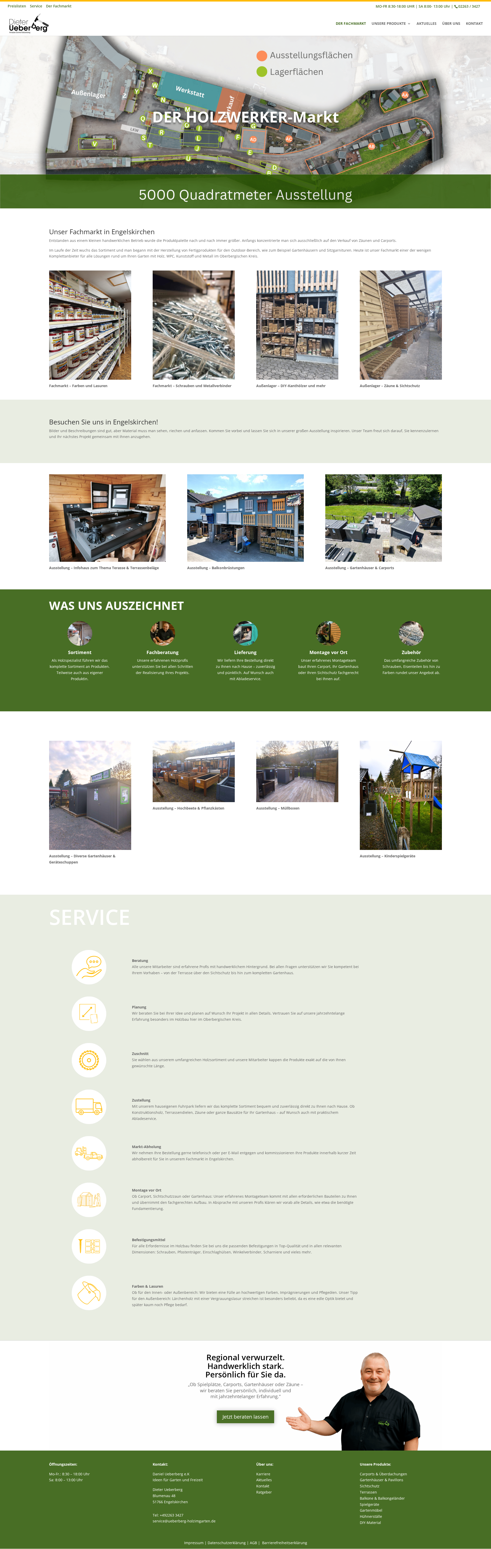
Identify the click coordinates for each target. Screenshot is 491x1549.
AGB (253, 1542)
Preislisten (17, 6)
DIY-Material (370, 1522)
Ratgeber (264, 1492)
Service (36, 6)
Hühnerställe (371, 1516)
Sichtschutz (370, 1486)
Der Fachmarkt (59, 6)
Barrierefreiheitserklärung (284, 1542)
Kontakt (474, 24)
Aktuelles (427, 24)
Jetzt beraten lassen (245, 1416)
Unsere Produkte (389, 24)
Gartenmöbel (371, 1510)
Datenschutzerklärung (227, 1542)
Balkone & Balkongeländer (382, 1498)
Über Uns (451, 24)
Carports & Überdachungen (383, 1474)
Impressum (194, 1542)
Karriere (263, 1474)
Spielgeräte (369, 1504)
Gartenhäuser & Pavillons (381, 1479)
